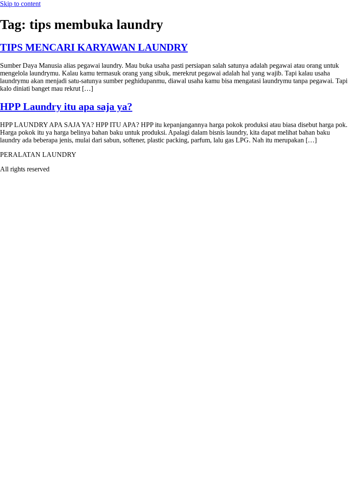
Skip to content (20, 3)
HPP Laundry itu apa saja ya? (66, 106)
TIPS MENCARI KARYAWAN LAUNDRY (94, 47)
